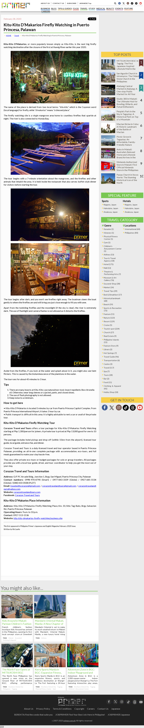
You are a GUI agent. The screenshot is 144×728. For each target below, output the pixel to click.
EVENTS (119, 8)
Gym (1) (107, 242)
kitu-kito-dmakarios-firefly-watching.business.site (38, 518)
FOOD (76, 8)
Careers (91, 708)
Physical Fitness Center (43, 689)
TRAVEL (83, 8)
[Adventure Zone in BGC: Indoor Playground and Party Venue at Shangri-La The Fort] (82, 666)
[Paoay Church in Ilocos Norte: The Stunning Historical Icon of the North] (108, 183)
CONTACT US (58, 3)
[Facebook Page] (119, 3)
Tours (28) (108, 375)
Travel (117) (109, 367)
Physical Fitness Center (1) (111, 237)
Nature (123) (109, 318)
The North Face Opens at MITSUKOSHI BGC (16, 671)
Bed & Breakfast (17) (113, 294)
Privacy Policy (43, 708)
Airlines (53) (109, 254)
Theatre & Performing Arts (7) (112, 272)
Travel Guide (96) (111, 356)
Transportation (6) (112, 360)
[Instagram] (127, 3)
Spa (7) (107, 371)
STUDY (92, 8)
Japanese (115, 708)
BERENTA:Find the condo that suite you (33, 714)
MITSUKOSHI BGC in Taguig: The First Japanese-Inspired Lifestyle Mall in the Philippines (127, 66)
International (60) (132, 229)
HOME (8, 35)
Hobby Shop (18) (111, 392)
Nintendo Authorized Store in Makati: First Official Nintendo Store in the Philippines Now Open (127, 167)
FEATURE (128, 8)
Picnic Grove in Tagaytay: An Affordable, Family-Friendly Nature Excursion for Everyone (128, 142)
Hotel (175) (108, 264)
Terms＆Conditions (62, 708)
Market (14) (109, 287)
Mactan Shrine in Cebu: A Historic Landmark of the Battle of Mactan (128, 128)
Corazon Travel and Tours (27, 495)
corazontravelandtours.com (27, 492)
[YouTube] (141, 701)
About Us (28, 708)
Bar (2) (106, 378)
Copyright (79, 708)
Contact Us (102, 708)
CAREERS (45, 11)
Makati (11, 638)
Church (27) (109, 332)
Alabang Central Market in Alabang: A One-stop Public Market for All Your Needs (127, 91)
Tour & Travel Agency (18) (110, 259)
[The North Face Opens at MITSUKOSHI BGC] (17, 666)
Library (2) (108, 349)
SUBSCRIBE (71, 3)
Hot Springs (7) (110, 353)
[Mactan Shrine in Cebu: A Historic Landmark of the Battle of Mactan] (108, 132)
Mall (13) (107, 268)
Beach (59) (108, 304)
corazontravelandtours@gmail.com (59, 485)
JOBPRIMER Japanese (119, 714)
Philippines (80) (131, 233)
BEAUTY (110, 8)
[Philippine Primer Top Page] (16, 10)
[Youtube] (140, 3)
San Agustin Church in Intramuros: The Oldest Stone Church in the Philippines (128, 77)
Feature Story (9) (111, 346)
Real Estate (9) (110, 336)
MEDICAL (100, 8)
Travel (16, 35)
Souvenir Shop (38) (112, 283)
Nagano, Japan (110, 204)
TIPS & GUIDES (65, 8)
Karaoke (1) (109, 229)
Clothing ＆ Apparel (9, 640)
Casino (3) (108, 364)
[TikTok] (132, 4)
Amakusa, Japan (111, 212)
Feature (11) (109, 314)
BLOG (54, 8)
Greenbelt (18, 638)
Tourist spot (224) (112, 328)
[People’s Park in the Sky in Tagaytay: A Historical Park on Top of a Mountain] (108, 119)
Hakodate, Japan (111, 208)
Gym (54, 689)
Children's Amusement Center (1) (113, 248)
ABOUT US (45, 3)
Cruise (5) (108, 325)
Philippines (6, 689)
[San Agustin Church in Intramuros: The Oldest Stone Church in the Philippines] (108, 81)
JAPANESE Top (85, 3)
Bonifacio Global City (16, 687)
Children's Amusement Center (78, 689)
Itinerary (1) (109, 233)
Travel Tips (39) (110, 291)
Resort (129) (109, 321)
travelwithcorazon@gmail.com (25, 485)
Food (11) (108, 382)
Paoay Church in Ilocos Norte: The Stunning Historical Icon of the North (127, 178)
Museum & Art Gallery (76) (110, 278)
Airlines (44, 638)
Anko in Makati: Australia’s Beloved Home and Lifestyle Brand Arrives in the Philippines (126, 154)
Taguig (14, 689)
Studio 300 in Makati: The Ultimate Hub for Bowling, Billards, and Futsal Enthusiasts (127, 102)
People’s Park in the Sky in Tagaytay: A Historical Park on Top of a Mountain (127, 115)
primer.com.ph (69, 720)
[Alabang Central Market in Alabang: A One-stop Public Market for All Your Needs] (108, 94)
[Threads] (132, 410)
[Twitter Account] (123, 3)
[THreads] (136, 4)
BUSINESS (45, 8)
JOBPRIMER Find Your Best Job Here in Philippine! (80, 714)
